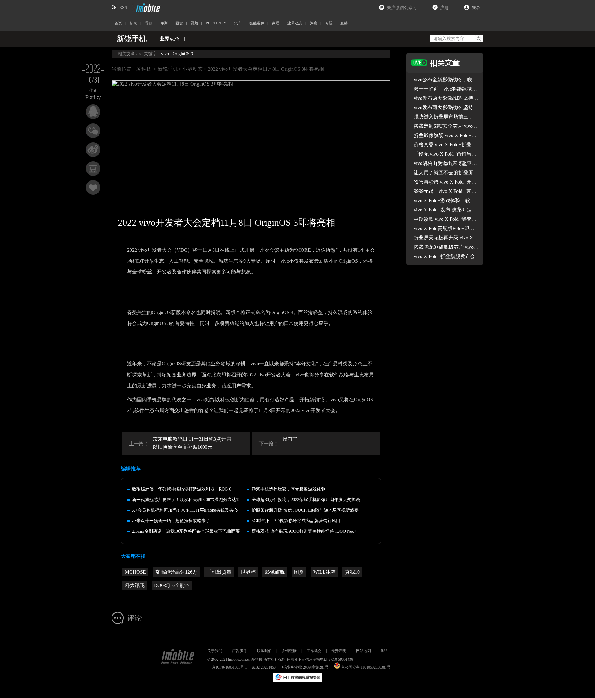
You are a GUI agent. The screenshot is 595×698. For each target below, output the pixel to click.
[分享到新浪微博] (93, 150)
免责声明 (338, 651)
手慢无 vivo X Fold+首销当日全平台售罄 (457, 154)
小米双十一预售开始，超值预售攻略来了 (171, 520)
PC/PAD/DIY (216, 23)
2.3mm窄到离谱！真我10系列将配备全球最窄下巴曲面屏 (186, 531)
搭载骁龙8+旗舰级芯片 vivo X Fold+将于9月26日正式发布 (476, 247)
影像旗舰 (275, 572)
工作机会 (313, 651)
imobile (147, 8)
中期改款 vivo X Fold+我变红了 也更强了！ (460, 219)
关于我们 (214, 651)
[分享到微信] (93, 131)
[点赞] (93, 187)
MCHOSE (135, 572)
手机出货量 (219, 572)
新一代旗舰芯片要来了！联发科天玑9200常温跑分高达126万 (189, 499)
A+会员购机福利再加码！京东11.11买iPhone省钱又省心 (185, 510)
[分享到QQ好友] (93, 112)
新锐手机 (168, 69)
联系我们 (264, 651)
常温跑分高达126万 (176, 572)
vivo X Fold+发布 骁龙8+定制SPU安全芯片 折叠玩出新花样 (478, 209)
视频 (194, 23)
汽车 (238, 23)
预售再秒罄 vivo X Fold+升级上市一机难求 (460, 182)
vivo (165, 53)
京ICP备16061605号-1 (229, 667)
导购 (148, 23)
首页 (118, 23)
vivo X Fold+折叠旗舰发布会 (444, 256)
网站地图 (363, 651)
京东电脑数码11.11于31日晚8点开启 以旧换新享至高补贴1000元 (192, 443)
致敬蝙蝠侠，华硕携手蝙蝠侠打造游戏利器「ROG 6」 (184, 489)
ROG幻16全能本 (172, 585)
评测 (164, 23)
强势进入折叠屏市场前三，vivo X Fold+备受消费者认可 (474, 116)
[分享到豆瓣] (93, 168)
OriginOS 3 (183, 53)
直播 (344, 23)
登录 (476, 7)
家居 (276, 23)
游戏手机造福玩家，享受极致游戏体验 (288, 489)
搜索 (478, 38)
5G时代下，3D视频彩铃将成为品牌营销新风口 (296, 520)
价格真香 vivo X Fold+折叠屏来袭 (450, 144)
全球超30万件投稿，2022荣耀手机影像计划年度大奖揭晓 (306, 499)
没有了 (290, 439)
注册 (444, 7)
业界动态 (294, 23)
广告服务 (239, 651)
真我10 (352, 572)
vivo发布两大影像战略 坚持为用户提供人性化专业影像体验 (478, 107)
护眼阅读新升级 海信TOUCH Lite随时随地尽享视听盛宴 (305, 510)
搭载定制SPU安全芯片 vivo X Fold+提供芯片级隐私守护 (474, 126)
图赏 (179, 23)
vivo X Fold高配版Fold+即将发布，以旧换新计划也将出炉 (476, 228)
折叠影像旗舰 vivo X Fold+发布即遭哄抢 (457, 135)
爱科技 (143, 69)
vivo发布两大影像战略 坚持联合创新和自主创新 (466, 98)
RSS (123, 7)
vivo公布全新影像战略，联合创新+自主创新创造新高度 (474, 79)
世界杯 (248, 572)
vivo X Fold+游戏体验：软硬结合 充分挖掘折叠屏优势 (472, 200)
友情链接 (289, 651)
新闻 (133, 23)
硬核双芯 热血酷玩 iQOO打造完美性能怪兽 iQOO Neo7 (304, 531)
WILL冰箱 (324, 572)
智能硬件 (256, 23)
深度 (313, 23)
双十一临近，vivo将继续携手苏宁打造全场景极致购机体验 (477, 88)
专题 (329, 23)
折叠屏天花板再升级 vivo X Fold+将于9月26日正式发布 (473, 237)
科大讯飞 (135, 585)
